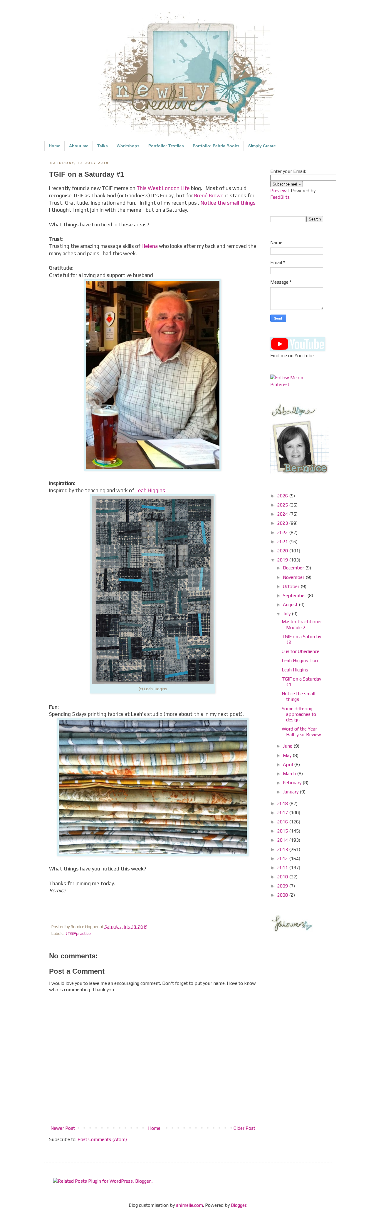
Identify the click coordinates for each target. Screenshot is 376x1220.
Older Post (244, 1128)
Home (54, 145)
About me (78, 145)
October (292, 586)
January (291, 792)
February (293, 783)
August (291, 604)
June (288, 746)
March (290, 773)
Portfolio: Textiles (166, 145)
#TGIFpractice (78, 933)
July (287, 613)
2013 (283, 849)
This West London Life (163, 188)
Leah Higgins (150, 490)
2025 (283, 505)
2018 (283, 803)
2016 (283, 822)
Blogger (238, 1205)
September (295, 595)
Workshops (128, 145)
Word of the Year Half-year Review (301, 731)
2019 (283, 560)
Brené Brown (209, 195)
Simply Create (262, 145)
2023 (283, 523)
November (294, 577)
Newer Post (63, 1128)
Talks (102, 145)
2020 (283, 551)
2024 (283, 514)
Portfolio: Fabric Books (216, 145)
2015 (283, 831)
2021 (283, 541)
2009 (283, 886)
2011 (283, 867)
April (288, 764)
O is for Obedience (300, 651)
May (288, 755)
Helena (150, 246)
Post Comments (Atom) (102, 1139)
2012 (283, 858)
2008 (283, 895)
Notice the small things (228, 203)
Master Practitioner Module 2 (302, 624)
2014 (283, 840)
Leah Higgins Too (300, 660)
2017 (283, 812)
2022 (283, 532)
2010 (283, 877)
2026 (283, 496)
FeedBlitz (280, 197)
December (294, 568)
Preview (278, 190)
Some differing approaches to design (299, 714)
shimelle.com (189, 1205)
